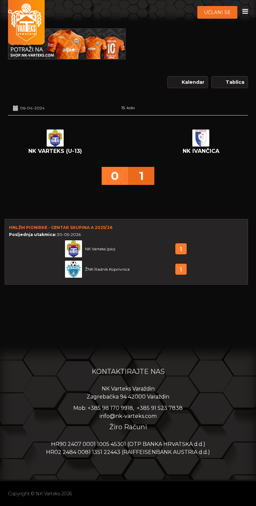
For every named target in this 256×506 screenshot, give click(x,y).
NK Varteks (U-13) (55, 151)
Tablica (235, 82)
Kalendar (193, 82)
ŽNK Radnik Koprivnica (107, 269)
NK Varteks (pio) (100, 248)
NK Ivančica (201, 151)
